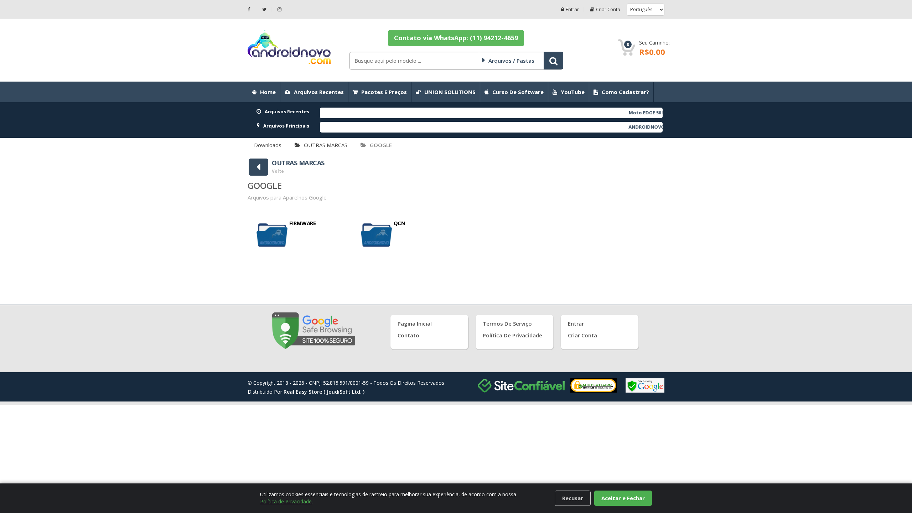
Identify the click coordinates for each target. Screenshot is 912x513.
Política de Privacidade (512, 335)
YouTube (573, 91)
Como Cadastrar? (625, 91)
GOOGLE (381, 145)
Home (268, 91)
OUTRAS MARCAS (325, 145)
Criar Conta (582, 335)
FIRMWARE (302, 223)
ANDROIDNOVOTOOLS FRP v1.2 (646, 127)
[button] (553, 60)
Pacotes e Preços (384, 91)
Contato (408, 335)
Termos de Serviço (507, 323)
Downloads (267, 145)
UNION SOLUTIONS (450, 91)
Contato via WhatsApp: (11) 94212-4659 (456, 37)
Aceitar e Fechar (623, 498)
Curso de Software (518, 91)
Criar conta (608, 9)
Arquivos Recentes (319, 91)
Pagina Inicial (415, 323)
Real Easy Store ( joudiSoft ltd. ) (324, 391)
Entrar (572, 9)
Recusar (572, 498)
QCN (399, 223)
